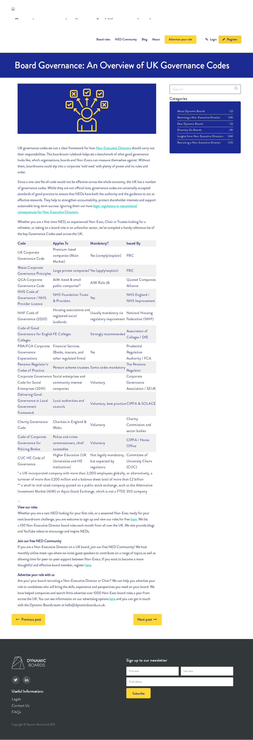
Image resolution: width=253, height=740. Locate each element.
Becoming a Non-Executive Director (198, 117)
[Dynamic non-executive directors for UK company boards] (82, 13)
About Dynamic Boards (191, 111)
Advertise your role (180, 39)
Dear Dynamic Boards (190, 124)
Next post (144, 619)
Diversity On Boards (189, 130)
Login (213, 39)
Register (231, 39)
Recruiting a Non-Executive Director (199, 142)
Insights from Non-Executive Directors (200, 136)
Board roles (103, 39)
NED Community (126, 39)
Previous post (31, 619)
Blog (144, 39)
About (156, 39)
